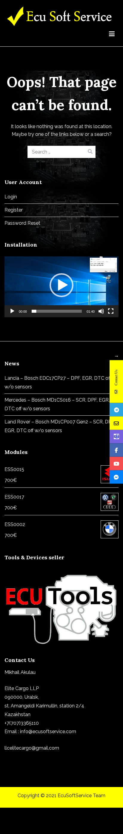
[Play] (12, 311)
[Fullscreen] (111, 311)
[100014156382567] (116, 477)
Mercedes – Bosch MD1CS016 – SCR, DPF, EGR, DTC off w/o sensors (57, 404)
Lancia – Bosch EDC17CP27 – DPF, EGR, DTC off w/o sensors (57, 382)
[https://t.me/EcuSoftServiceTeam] (116, 409)
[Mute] (101, 311)
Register (13, 210)
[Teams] (116, 436)
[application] (61, 285)
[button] (61, 285)
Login (10, 197)
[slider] (57, 311)
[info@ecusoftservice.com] (116, 423)
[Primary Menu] (112, 35)
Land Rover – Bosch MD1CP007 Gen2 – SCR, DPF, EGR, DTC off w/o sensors (59, 426)
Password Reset (22, 223)
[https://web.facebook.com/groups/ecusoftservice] (116, 450)
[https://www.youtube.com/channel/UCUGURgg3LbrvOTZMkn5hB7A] (116, 463)
